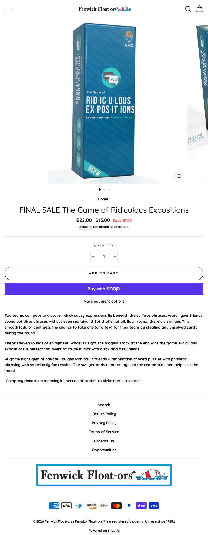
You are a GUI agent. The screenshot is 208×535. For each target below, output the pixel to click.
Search (104, 404)
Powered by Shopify (104, 530)
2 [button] (104, 190)
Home (103, 199)
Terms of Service (104, 431)
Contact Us (104, 440)
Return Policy (104, 413)
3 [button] (109, 190)
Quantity (104, 245)
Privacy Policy (104, 422)
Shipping (85, 227)
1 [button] (100, 189)
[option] (104, 101)
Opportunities (104, 449)
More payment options (104, 301)
